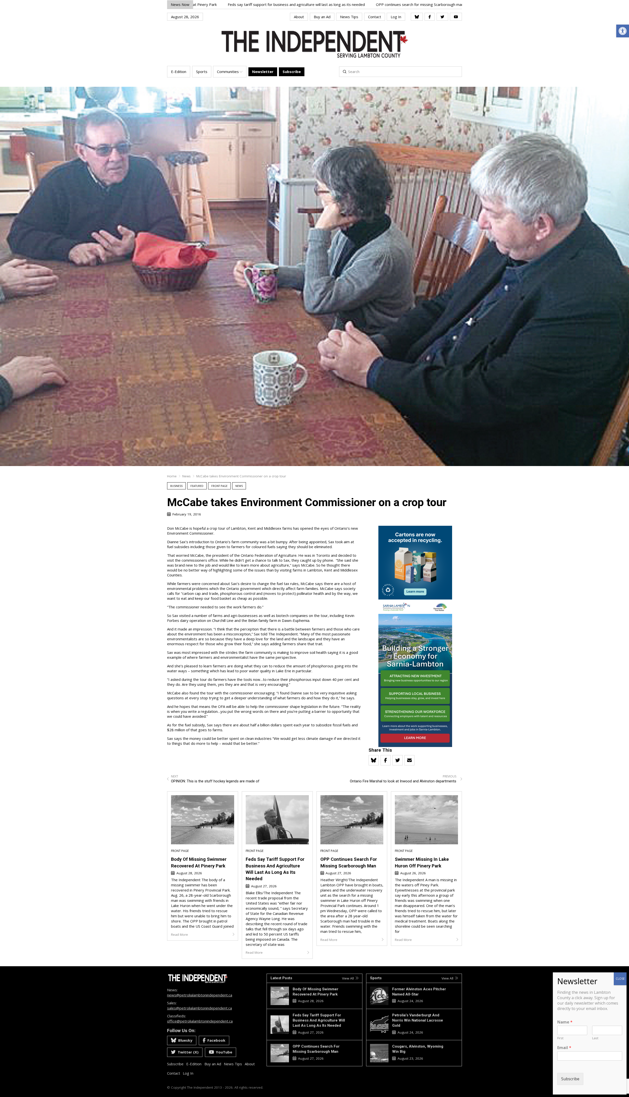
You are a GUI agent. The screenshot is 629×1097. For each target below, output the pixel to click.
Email (564, 1047)
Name (564, 1022)
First (560, 1038)
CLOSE (620, 979)
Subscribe (570, 1079)
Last (595, 1038)
